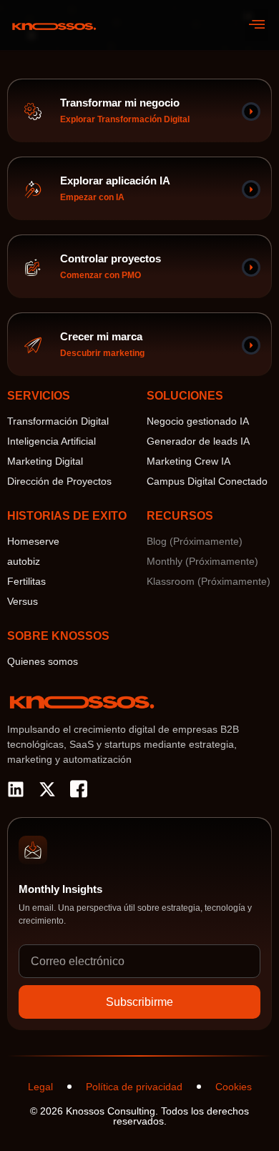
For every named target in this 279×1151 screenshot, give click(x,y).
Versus (22, 601)
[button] (256, 25)
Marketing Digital (45, 461)
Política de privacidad (134, 1086)
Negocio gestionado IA (198, 421)
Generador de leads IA (198, 441)
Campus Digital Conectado (207, 481)
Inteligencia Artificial (51, 441)
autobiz (23, 561)
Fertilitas (26, 581)
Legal (40, 1086)
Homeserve (33, 541)
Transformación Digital (58, 421)
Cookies (233, 1086)
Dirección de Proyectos (59, 481)
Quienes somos (42, 661)
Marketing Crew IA (188, 461)
